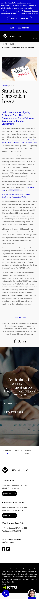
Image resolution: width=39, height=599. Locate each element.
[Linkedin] (24, 341)
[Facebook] (14, 341)
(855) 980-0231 (9, 493)
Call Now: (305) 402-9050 (19, 28)
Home (4, 44)
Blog (12, 44)
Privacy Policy (28, 452)
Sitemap (18, 450)
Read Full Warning (19, 19)
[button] (19, 403)
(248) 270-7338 (9, 515)
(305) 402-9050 (8, 542)
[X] (19, 341)
